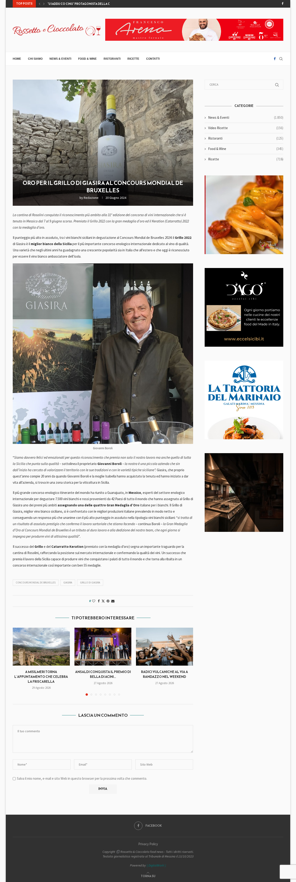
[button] (39, 3)
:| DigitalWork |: (156, 865)
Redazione (91, 198)
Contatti (153, 58)
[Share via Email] (112, 601)
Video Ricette (245, 128)
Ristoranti (112, 58)
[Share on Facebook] (99, 601)
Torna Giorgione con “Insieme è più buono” (82, 4)
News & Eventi (60, 58)
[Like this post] (93, 601)
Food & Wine (87, 58)
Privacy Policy (148, 844)
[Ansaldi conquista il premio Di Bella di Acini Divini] (103, 647)
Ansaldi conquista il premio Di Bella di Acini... (103, 674)
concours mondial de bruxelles (36, 582)
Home (17, 58)
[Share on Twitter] (103, 601)
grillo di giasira (90, 582)
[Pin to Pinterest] (108, 601)
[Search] (281, 58)
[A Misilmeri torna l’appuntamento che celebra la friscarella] (41, 647)
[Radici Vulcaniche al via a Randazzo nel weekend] (164, 647)
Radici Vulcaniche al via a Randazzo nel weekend (164, 674)
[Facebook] (282, 3)
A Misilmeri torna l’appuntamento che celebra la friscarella (41, 677)
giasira (67, 582)
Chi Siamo (35, 58)
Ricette (133, 58)
